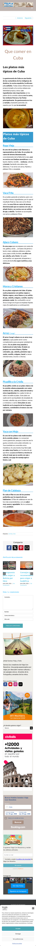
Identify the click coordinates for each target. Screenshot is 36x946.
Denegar (18, 934)
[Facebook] (5, 684)
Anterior (20, 18)
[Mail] (21, 684)
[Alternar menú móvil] (32, 8)
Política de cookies (17, 943)
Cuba (14, 533)
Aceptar (18, 928)
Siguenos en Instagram (18, 891)
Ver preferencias (18, 939)
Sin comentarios (7, 585)
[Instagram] (15, 684)
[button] (33, 908)
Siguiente (28, 18)
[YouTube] (10, 684)
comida (10, 533)
